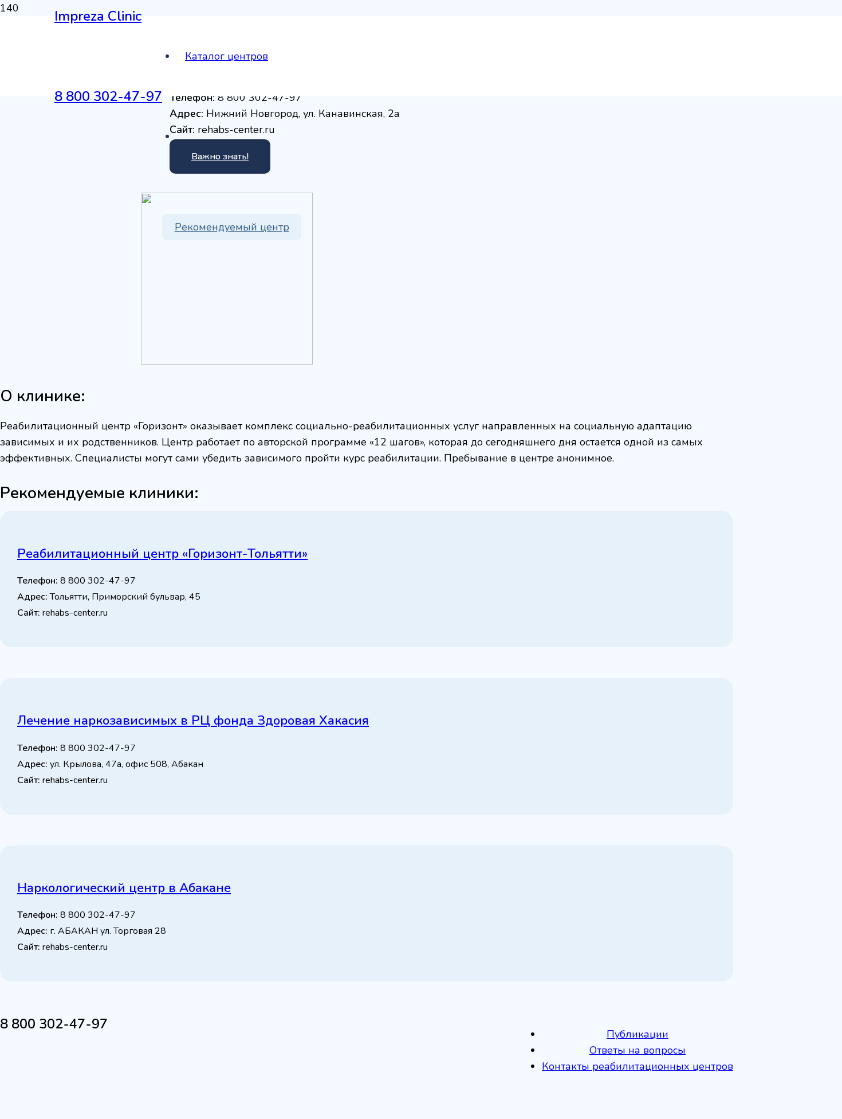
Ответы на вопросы (637, 1050)
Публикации (637, 1034)
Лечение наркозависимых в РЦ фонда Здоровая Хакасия (193, 720)
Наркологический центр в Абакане (124, 888)
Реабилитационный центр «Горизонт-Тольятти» (162, 553)
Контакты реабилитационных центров (637, 1066)
